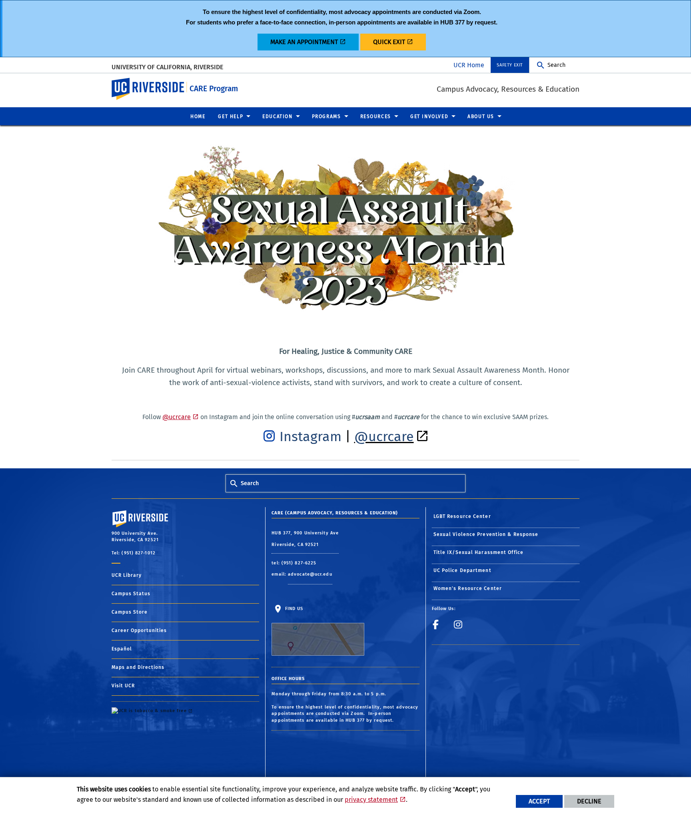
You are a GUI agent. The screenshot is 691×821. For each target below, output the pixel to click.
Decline (589, 801)
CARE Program (214, 88)
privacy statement (371, 799)
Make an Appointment (304, 42)
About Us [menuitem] (480, 116)
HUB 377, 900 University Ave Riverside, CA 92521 (305, 539)
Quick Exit (389, 42)
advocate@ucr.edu (310, 574)
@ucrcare (176, 417)
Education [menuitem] (277, 116)
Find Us (293, 608)
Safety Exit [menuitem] (510, 65)
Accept (539, 801)
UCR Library (127, 575)
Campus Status (131, 593)
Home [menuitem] (197, 116)
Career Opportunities (139, 630)
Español (122, 649)
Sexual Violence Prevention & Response (486, 534)
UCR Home (468, 65)
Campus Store (130, 612)
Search (556, 65)
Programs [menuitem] (326, 116)
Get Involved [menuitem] (429, 116)
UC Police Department (462, 570)
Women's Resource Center (467, 588)
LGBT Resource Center (462, 516)
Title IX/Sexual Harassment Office (478, 552)
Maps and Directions (138, 667)
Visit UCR (123, 686)
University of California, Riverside (167, 66)
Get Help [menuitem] (230, 116)
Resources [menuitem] (375, 116)
